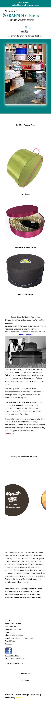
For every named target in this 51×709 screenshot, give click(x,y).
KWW (18, 697)
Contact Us (9, 434)
